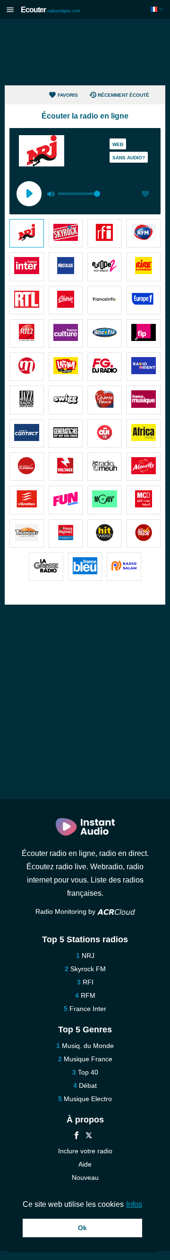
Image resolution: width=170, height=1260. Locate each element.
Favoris (68, 95)
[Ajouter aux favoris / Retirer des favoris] (145, 195)
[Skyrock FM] (65, 233)
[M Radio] (26, 366)
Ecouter (50, 10)
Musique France (88, 1059)
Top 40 (88, 1072)
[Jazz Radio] (26, 399)
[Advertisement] (85, 52)
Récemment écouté (123, 95)
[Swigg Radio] (65, 399)
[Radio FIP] (143, 333)
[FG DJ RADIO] (104, 366)
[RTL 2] (26, 333)
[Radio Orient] (143, 366)
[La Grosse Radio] (46, 566)
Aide (85, 1164)
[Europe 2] (104, 266)
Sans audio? (128, 157)
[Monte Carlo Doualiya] (143, 499)
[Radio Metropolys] (143, 533)
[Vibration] (26, 499)
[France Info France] (104, 300)
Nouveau (85, 1177)
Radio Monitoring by (66, 911)
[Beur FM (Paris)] (104, 333)
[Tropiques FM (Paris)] (26, 533)
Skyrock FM (88, 969)
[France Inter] (26, 266)
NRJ (88, 955)
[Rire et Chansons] (143, 266)
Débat (88, 1085)
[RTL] (26, 300)
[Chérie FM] (65, 300)
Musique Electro (88, 1099)
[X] (89, 1136)
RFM (88, 995)
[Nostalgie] (65, 266)
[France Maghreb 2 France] (65, 533)
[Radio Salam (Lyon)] (123, 566)
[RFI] (104, 233)
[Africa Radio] (143, 433)
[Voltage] (65, 466)
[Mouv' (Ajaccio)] (104, 499)
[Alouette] (143, 466)
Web (117, 144)
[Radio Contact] (26, 433)
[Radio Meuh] (104, 466)
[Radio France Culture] (65, 333)
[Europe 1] (143, 300)
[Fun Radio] (65, 499)
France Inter (87, 1008)
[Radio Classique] (26, 466)
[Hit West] (104, 533)
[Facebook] (76, 1136)
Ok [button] (82, 1228)
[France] (158, 9)
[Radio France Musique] (143, 399)
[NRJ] (26, 233)
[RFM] (143, 233)
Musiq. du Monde (88, 1045)
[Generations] (65, 433)
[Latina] (65, 366)
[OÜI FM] (104, 433)
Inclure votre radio (85, 1151)
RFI (88, 982)
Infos (134, 1204)
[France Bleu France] (85, 566)
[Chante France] (104, 399)
